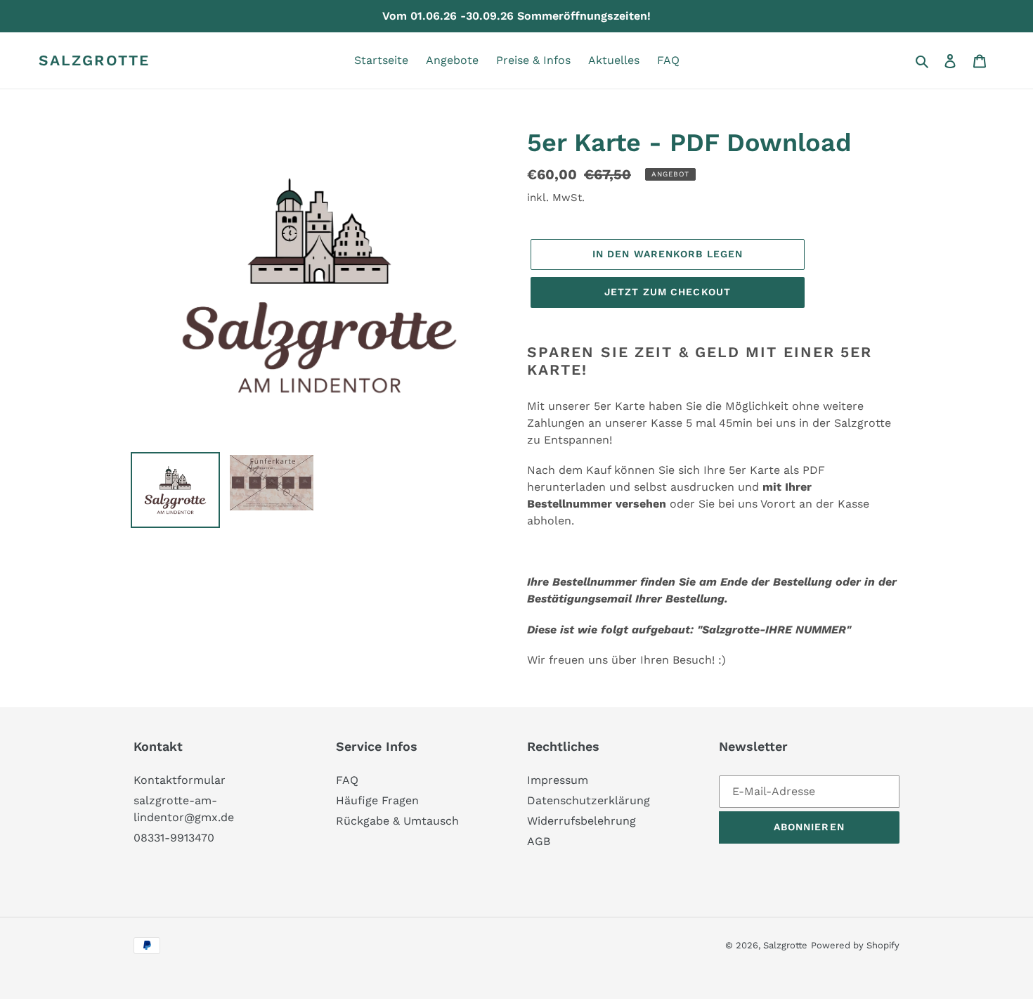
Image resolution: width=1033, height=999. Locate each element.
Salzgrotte (94, 60)
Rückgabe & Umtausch (397, 820)
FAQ (347, 780)
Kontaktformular (180, 780)
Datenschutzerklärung (588, 800)
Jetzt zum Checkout (667, 291)
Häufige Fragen (377, 800)
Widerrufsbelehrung (581, 820)
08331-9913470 (174, 837)
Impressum (557, 780)
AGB (538, 841)
